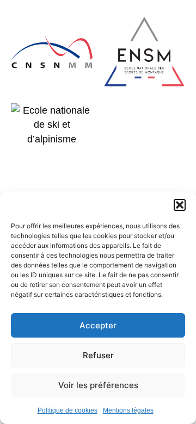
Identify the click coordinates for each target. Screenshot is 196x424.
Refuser (98, 355)
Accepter (98, 325)
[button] (179, 204)
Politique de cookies (67, 410)
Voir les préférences (98, 385)
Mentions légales (128, 410)
